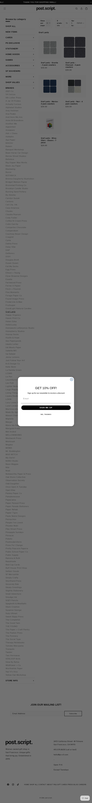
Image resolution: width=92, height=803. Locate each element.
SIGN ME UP (46, 408)
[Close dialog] (71, 379)
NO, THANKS (46, 414)
